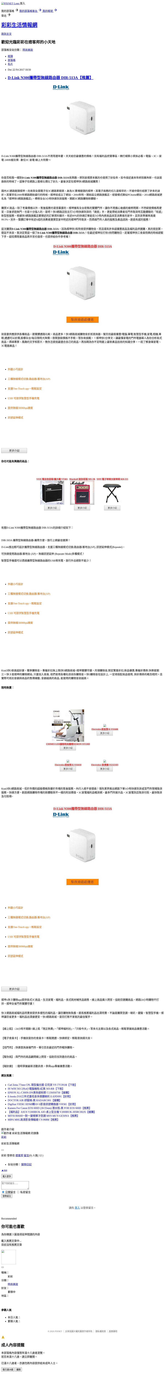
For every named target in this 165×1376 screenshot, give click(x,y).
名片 (10, 64)
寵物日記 (26, 1164)
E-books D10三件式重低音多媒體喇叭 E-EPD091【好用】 (40, 1096)
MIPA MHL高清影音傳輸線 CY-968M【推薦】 (34, 1119)
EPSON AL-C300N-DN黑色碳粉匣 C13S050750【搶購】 (39, 1092)
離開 (18, 1369)
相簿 (10, 56)
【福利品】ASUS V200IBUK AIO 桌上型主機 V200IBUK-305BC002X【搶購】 (52, 1112)
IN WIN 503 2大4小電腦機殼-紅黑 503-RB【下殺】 (36, 1088)
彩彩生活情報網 (19, 25)
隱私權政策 (100, 1331)
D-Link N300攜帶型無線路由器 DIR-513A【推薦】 (50, 78)
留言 (26, 1155)
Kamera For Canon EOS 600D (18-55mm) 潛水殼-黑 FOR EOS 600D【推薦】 (50, 1108)
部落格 (11, 60)
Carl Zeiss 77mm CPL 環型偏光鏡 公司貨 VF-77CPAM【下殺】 (42, 1084)
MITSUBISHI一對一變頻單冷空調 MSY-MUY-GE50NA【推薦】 (43, 1115)
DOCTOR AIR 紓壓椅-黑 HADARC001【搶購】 (35, 1100)
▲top (4, 1170)
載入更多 (7, 1176)
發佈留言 (7, 1196)
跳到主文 (6, 34)
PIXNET (58, 1331)
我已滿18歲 (8, 1369)
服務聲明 (113, 1331)
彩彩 (3, 1137)
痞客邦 (19, 1155)
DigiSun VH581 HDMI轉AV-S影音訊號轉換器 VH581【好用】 (42, 1104)
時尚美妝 (28, 50)
